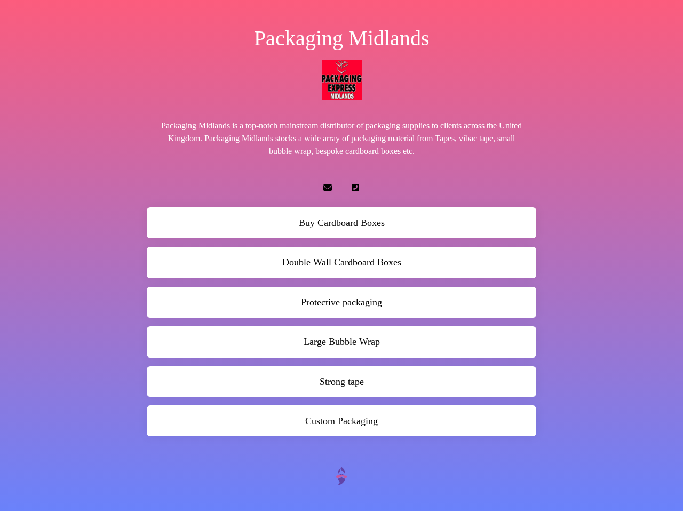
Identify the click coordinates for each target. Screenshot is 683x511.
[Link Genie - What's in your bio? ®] (341, 475)
